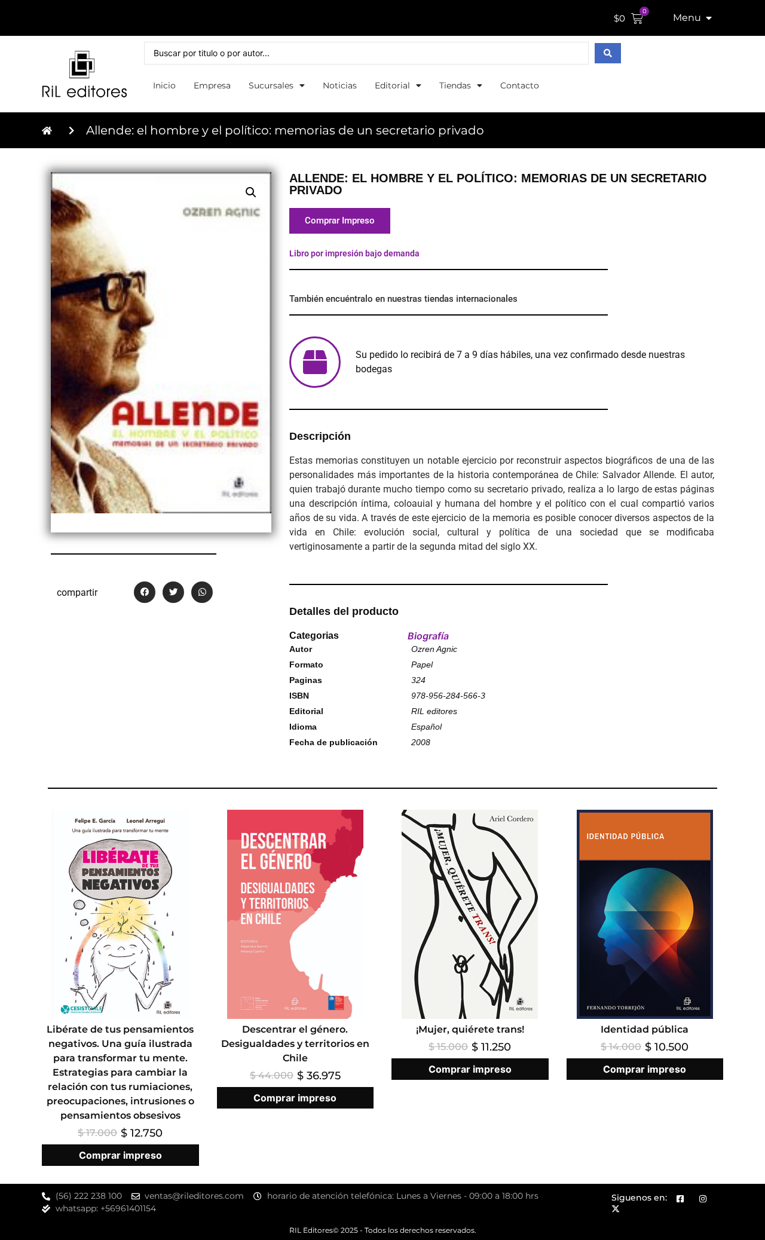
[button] (251, 192)
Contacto (519, 85)
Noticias (340, 85)
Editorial (392, 85)
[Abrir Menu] (709, 18)
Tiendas (455, 85)
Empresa (212, 85)
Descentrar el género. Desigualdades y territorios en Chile (295, 1044)
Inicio (164, 85)
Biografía (428, 636)
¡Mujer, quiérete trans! (470, 1029)
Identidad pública (644, 1029)
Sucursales (271, 85)
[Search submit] (608, 53)
